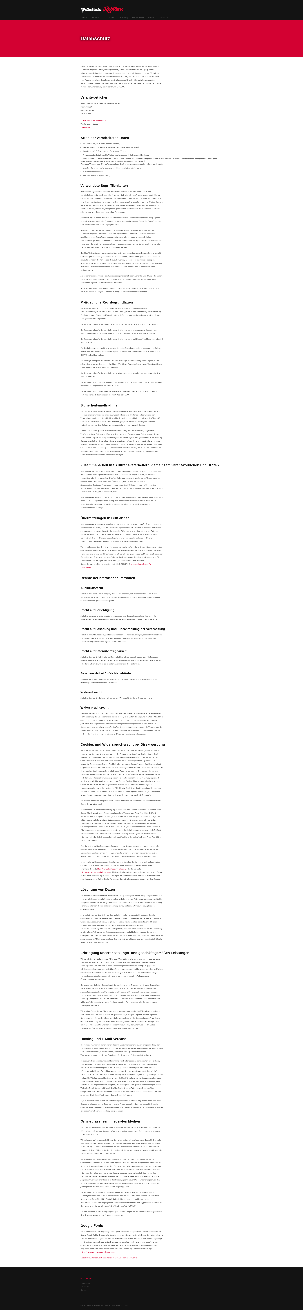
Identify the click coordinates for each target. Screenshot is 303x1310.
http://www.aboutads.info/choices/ (111, 869)
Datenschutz (85, 1286)
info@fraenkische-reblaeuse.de (93, 120)
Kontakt (151, 17)
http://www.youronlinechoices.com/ (95, 872)
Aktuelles (95, 17)
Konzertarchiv (138, 17)
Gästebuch (163, 17)
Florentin (124, 1305)
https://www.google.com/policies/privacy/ (97, 1252)
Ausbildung (123, 17)
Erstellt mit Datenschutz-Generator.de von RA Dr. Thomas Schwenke (108, 1258)
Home (84, 17)
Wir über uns (109, 17)
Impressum (85, 127)
